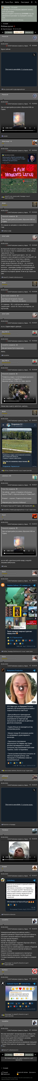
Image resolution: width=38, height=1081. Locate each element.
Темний (5, 1072)
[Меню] (2, 2)
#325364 (34, 212)
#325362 (34, 103)
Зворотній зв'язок (22, 1072)
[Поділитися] (30, 46)
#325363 (34, 150)
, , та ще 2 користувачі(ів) (18, 470)
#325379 (34, 979)
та (14, 89)
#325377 (34, 875)
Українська (6, 1074)
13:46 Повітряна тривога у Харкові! (18, 46)
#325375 (34, 785)
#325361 (34, 45)
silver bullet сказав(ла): (9, 295)
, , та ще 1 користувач (19, 509)
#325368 (34, 340)
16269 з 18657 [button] (18, 32)
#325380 (34, 1030)
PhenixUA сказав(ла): (8, 216)
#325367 (34, 322)
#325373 (34, 580)
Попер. (9, 32)
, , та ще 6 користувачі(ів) (16, 963)
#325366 (34, 291)
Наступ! (28, 32)
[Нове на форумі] (32, 2)
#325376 (34, 839)
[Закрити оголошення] (35, 7)
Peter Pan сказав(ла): (8, 489)
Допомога (32, 1072)
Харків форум (7, 29)
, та (13, 277)
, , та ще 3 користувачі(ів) (16, 1015)
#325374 (34, 665)
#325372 (34, 524)
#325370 (34, 420)
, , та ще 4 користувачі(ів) (17, 197)
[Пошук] (36, 2)
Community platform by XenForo (17, 1077)
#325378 (34, 929)
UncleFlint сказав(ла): (9, 345)
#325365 (34, 245)
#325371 (34, 485)
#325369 (34, 369)
